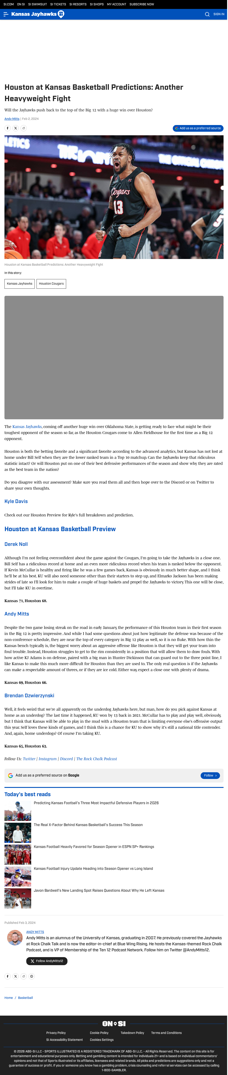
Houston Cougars (51, 284)
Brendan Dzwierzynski (29, 696)
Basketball (25, 998)
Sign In (219, 14)
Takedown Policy (132, 1033)
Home (8, 998)
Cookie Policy (99, 1033)
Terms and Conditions (166, 1033)
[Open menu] (6, 14)
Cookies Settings (102, 1040)
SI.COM (9, 4)
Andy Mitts (11, 119)
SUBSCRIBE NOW (142, 4)
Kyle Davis (16, 501)
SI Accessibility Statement (64, 1040)
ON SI (21, 4)
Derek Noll (16, 544)
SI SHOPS (97, 4)
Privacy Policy (56, 1033)
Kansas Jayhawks (19, 284)
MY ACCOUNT (116, 4)
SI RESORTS (78, 4)
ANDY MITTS (35, 932)
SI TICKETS (58, 4)
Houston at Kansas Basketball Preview (60, 529)
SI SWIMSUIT (37, 4)
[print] (31, 976)
